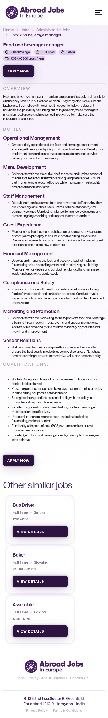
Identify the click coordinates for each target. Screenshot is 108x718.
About (46, 678)
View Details (30, 532)
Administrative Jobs (53, 30)
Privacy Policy (36, 710)
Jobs (25, 30)
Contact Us (79, 678)
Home (8, 30)
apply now (18, 71)
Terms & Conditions (67, 710)
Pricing (33, 678)
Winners (60, 678)
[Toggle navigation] (98, 12)
